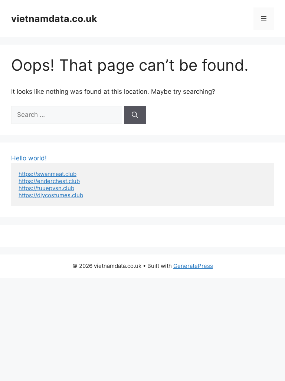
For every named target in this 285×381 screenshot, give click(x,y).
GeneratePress (193, 265)
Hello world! (29, 158)
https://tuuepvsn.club (46, 188)
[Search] (135, 115)
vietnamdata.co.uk (54, 18)
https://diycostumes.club (51, 195)
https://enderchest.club (49, 181)
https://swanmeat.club (47, 173)
